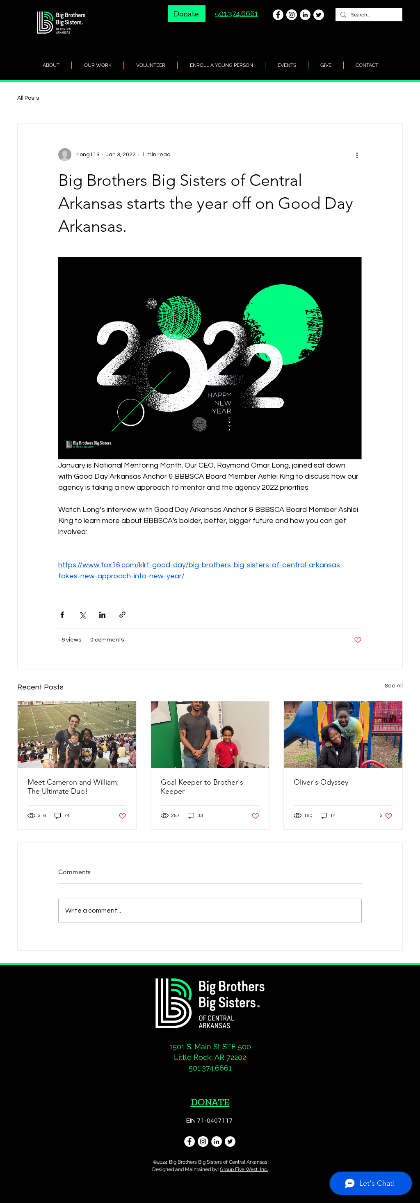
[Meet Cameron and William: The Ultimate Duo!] (77, 734)
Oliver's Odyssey (321, 782)
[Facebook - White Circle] (278, 14)
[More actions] (357, 155)
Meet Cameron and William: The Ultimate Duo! (73, 787)
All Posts (28, 98)
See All (394, 686)
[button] (325, 65)
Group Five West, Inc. (244, 1169)
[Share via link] (122, 615)
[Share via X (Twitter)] (82, 615)
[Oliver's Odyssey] (343, 734)
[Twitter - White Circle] (318, 14)
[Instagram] (291, 14)
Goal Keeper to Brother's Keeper (202, 787)
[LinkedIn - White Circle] (305, 14)
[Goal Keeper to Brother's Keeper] (210, 734)
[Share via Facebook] (62, 615)
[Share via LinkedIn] (102, 615)
